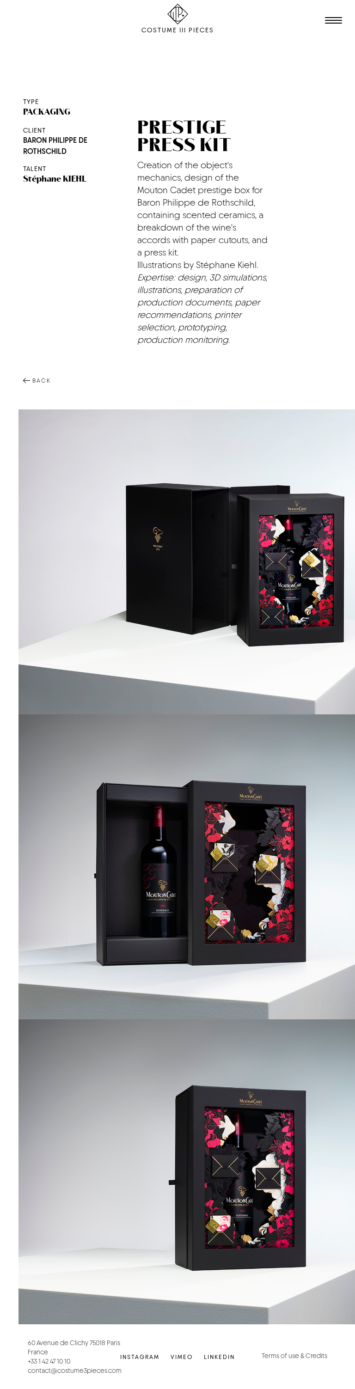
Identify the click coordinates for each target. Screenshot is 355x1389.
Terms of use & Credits (294, 1356)
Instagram (139, 1357)
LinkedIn (219, 1357)
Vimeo (182, 1357)
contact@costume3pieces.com (75, 1370)
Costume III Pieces (177, 30)
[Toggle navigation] (332, 22)
